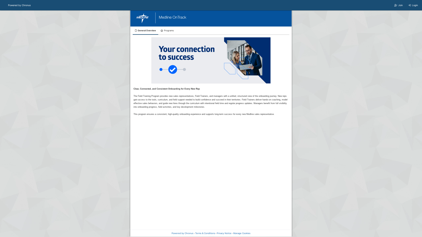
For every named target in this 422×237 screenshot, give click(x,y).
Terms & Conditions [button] (205, 233)
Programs (169, 30)
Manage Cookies (241, 233)
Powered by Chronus (19, 5)
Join (400, 5)
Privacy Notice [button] (224, 233)
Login (415, 5)
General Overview (147, 30)
